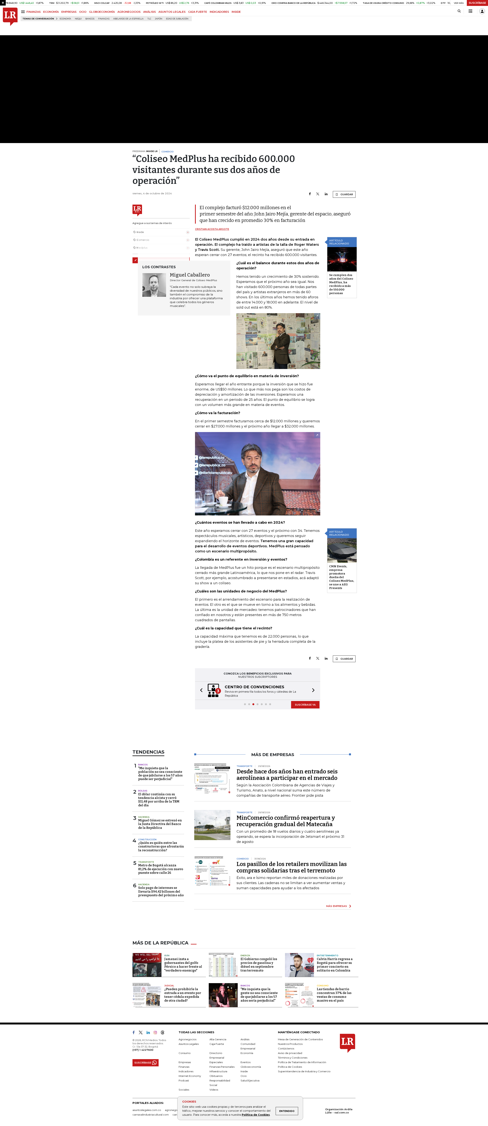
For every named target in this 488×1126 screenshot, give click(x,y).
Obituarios (215, 1075)
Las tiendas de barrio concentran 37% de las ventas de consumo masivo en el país (334, 994)
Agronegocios (187, 1039)
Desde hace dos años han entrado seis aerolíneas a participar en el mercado (287, 774)
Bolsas (142, 790)
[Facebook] (310, 194)
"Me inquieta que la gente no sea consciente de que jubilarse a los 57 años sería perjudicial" (259, 994)
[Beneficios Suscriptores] (470, 11)
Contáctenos (286, 1048)
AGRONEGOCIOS (128, 12)
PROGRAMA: (144, 151)
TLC (149, 19)
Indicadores (186, 1071)
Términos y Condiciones (292, 1057)
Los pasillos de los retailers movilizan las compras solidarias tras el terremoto (292, 867)
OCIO (82, 12)
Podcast (184, 1080)
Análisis (245, 1039)
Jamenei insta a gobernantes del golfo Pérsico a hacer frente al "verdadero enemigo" (183, 964)
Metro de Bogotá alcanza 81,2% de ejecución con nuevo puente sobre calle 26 (160, 869)
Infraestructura (218, 1071)
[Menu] (23, 11)
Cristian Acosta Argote (212, 229)
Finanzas (103, 19)
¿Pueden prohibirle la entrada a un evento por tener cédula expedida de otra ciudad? (182, 994)
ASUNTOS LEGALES (171, 12)
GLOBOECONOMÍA (102, 12)
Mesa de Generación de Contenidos (300, 1039)
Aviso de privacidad (290, 1053)
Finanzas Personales (221, 1066)
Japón (158, 19)
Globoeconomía (251, 1066)
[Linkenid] (150, 1033)
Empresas (185, 1062)
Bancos (89, 19)
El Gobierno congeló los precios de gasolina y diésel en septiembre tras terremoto (259, 964)
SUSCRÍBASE (477, 3)
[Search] (459, 11)
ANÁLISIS (149, 12)
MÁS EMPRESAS (336, 906)
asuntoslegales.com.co (146, 1110)
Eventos (245, 1062)
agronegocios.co (175, 1110)
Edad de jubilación (177, 19)
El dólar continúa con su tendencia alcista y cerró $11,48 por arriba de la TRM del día (158, 799)
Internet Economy (190, 1075)
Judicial (169, 985)
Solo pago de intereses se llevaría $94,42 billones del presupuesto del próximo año (161, 891)
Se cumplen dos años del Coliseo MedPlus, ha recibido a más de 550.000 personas (341, 284)
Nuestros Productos (290, 1043)
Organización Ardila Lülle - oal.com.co (338, 1111)
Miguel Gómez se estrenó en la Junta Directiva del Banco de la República (160, 824)
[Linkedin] (326, 194)
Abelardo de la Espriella (128, 19)
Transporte (146, 862)
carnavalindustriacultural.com (150, 1114)
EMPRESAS (68, 12)
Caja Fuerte (216, 1043)
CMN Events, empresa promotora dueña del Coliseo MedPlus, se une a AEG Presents (341, 577)
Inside (244, 1071)
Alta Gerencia (217, 1039)
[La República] (10, 17)
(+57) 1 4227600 (142, 1049)
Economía (65, 19)
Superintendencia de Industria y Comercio (304, 1071)
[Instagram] (157, 1033)
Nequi (78, 19)
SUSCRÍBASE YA (305, 704)
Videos (213, 1089)
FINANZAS (33, 12)
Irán (166, 955)
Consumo (323, 985)
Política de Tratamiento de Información (302, 1062)
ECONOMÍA (51, 12)
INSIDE (236, 12)
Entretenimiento (327, 955)
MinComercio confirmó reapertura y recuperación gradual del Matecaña (286, 821)
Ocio (244, 1075)
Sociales (184, 1089)
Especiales (216, 1062)
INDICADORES (219, 12)
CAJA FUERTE (197, 12)
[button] (200, 691)
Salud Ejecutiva (250, 1080)
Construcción (147, 839)
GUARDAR (346, 194)
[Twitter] (317, 194)
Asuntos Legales (189, 1043)
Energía (245, 955)
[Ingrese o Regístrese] (482, 11)
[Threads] (164, 1033)
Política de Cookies (256, 1114)
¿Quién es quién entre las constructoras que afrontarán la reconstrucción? (161, 846)
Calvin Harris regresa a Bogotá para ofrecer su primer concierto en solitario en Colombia (335, 964)
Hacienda (143, 817)
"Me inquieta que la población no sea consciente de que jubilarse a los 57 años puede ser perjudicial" (160, 773)
